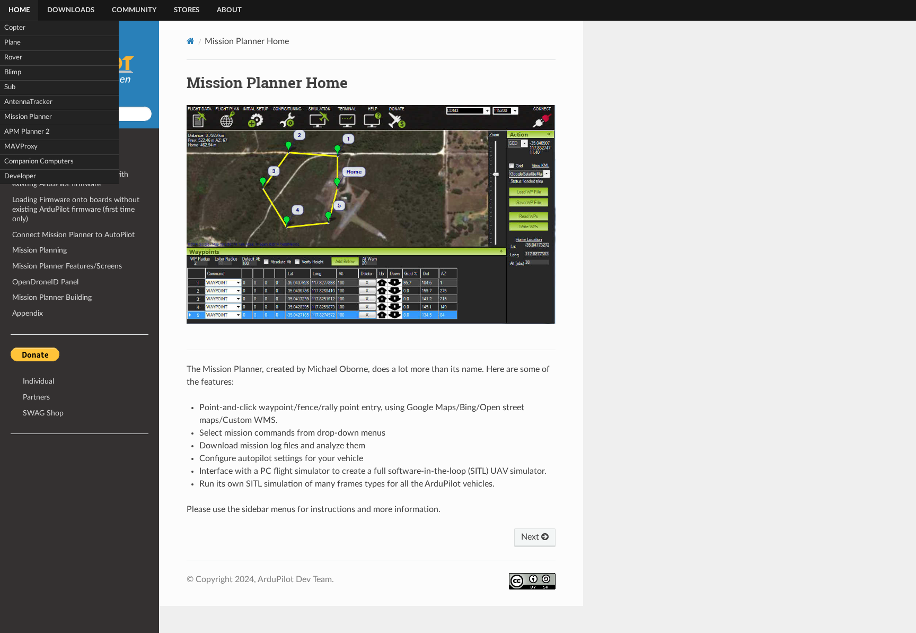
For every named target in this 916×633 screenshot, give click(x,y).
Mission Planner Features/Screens (67, 266)
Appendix (27, 313)
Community (134, 10)
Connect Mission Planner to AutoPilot (73, 235)
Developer (20, 176)
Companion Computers (39, 161)
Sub (9, 87)
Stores (186, 10)
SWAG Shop (43, 413)
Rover (13, 57)
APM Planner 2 (27, 131)
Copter (14, 27)
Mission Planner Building (52, 297)
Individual (38, 381)
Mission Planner (28, 117)
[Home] (191, 41)
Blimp (12, 72)
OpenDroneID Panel (45, 282)
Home (19, 10)
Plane (12, 42)
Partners (36, 397)
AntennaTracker (28, 102)
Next (531, 537)
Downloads (70, 10)
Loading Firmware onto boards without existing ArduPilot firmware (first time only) (75, 209)
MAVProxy (21, 146)
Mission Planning (39, 250)
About (229, 10)
